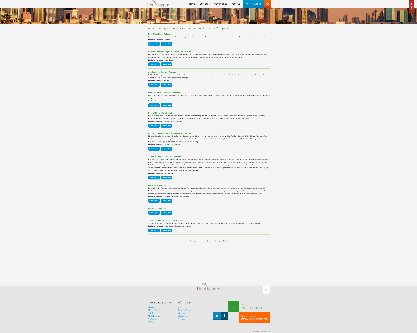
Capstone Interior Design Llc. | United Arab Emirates (169, 52)
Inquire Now (166, 44)
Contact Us (152, 319)
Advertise (181, 313)
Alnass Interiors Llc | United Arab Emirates (165, 220)
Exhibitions (204, 3)
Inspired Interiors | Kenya (158, 208)
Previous (193, 241)
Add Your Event (183, 316)
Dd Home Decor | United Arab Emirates (164, 92)
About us (236, 3)
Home (192, 3)
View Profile (154, 44)
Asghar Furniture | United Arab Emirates (164, 156)
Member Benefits (154, 310)
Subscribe (181, 319)
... (219, 241)
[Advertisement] (208, 262)
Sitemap (151, 322)
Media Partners (154, 316)
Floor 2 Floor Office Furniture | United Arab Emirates (169, 133)
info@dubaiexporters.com (254, 317)
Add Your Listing (253, 3)
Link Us (151, 313)
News (180, 307)
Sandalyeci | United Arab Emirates (162, 72)
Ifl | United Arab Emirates (158, 185)
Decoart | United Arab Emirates (161, 113)
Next (225, 241)
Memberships (220, 3)
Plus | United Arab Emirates (159, 34)
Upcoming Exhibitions (186, 310)
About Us (151, 307)
